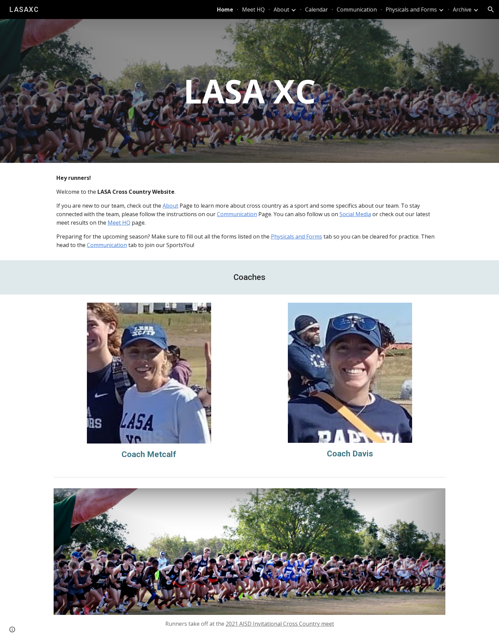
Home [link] (225, 9)
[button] (491, 9)
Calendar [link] (316, 9)
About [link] (281, 9)
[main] (249, 91)
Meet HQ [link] (253, 9)
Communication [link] (357, 9)
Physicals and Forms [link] (411, 9)
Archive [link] (462, 9)
